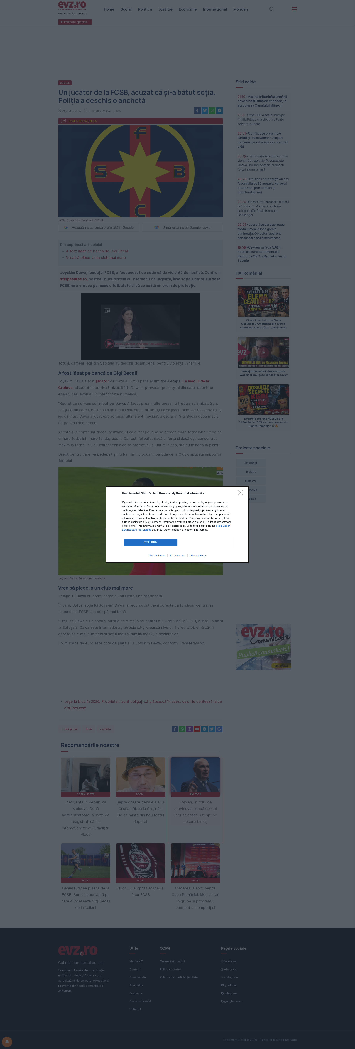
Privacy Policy (198, 555)
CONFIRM (151, 542)
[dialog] (177, 524)
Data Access (177, 555)
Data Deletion (157, 555)
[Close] (241, 493)
